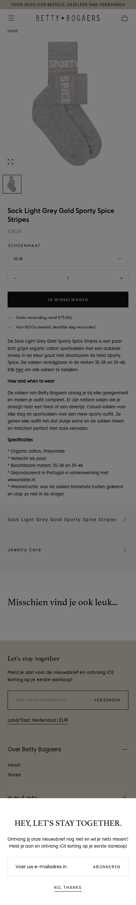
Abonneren (107, 866)
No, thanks (68, 887)
